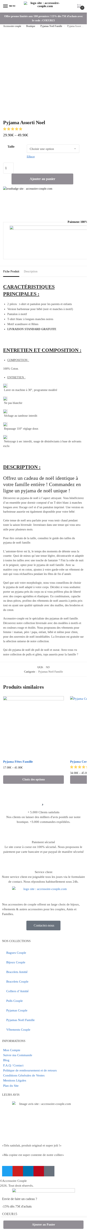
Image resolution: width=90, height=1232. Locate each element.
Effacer (31, 156)
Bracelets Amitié (17, 972)
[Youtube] (18, 1171)
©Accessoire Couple (13, 1180)
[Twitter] (7, 1171)
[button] (13, 129)
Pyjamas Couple (16, 1010)
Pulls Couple (14, 1000)
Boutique (30, 26)
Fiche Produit (11, 271)
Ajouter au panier (42, 179)
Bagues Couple (16, 952)
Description (30, 271)
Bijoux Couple (15, 962)
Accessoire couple (12, 26)
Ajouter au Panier (43, 1224)
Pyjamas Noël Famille (51, 26)
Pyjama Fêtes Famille (18, 761)
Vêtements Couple (18, 1029)
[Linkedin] (28, 1171)
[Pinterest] (38, 1171)
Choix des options (33, 779)
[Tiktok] (49, 1171)
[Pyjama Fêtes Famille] (33, 726)
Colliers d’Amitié (17, 991)
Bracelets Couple (17, 981)
